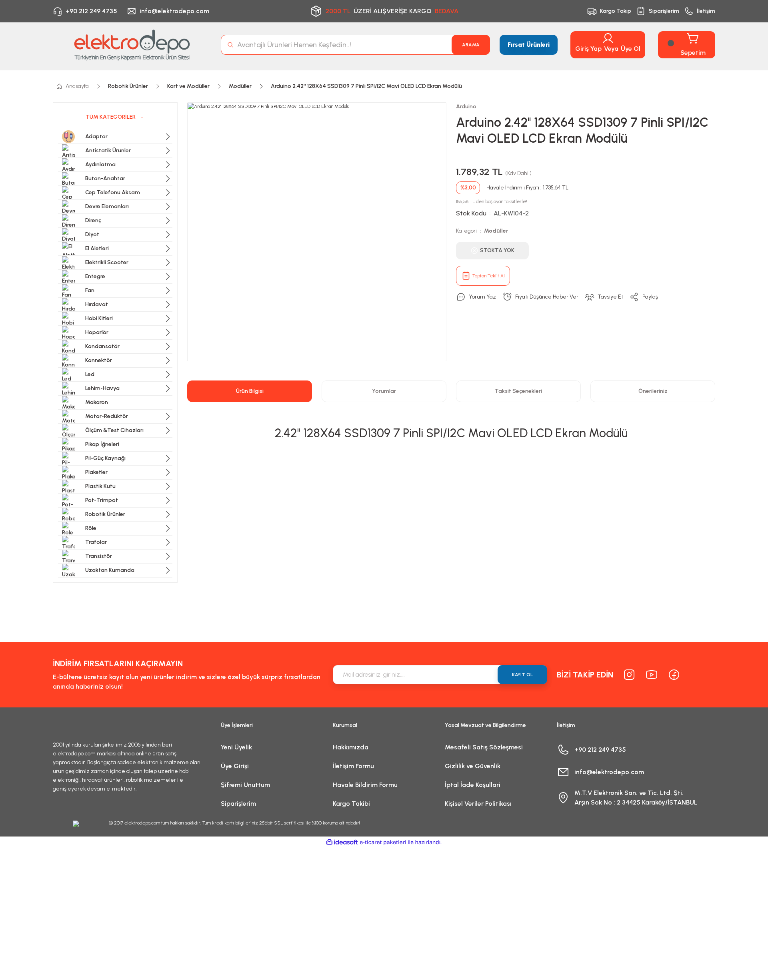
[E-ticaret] (383, 842)
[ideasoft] (342, 842)
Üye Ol (630, 48)
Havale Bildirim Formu (365, 785)
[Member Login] (608, 38)
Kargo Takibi (351, 803)
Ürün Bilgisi (250, 391)
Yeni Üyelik (236, 747)
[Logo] (132, 45)
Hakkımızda (350, 747)
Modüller (496, 230)
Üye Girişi (235, 766)
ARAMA (471, 45)
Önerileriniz (653, 391)
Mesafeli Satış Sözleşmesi (484, 747)
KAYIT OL (522, 674)
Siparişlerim (238, 803)
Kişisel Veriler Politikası (478, 803)
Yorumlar (384, 391)
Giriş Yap (588, 48)
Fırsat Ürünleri (529, 44)
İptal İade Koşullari (472, 785)
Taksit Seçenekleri (518, 391)
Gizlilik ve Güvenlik (472, 766)
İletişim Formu (353, 766)
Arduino (466, 106)
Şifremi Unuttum (245, 785)
